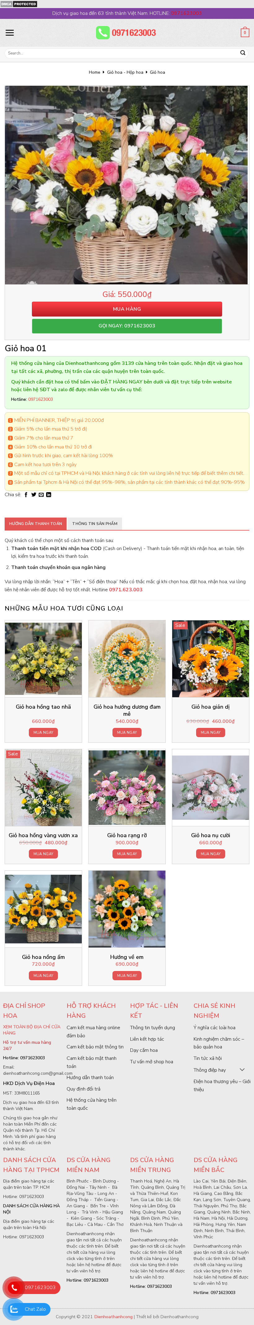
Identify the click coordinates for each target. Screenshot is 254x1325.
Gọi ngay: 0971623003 (127, 325)
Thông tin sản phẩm (94, 524)
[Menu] (10, 33)
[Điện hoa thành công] (127, 33)
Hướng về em (126, 957)
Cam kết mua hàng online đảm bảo (93, 1031)
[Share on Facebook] (26, 495)
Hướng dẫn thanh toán (35, 524)
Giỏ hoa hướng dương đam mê (127, 710)
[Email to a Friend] (41, 495)
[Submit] (243, 53)
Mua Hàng (127, 309)
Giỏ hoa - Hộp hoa (125, 72)
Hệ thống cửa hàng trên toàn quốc (91, 1104)
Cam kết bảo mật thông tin (95, 1046)
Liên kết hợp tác (147, 1039)
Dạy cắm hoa (144, 1050)
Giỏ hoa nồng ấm (43, 957)
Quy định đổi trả (83, 1089)
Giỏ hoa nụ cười (210, 835)
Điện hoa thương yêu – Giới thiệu (222, 1085)
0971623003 (40, 1287)
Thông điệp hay (210, 1070)
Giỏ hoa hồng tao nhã (43, 707)
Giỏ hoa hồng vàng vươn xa (43, 835)
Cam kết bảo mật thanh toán (91, 1062)
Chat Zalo (35, 1309)
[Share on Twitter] (33, 495)
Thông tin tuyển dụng (152, 1027)
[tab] (36, 524)
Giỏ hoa (157, 72)
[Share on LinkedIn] (48, 495)
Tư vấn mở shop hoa (151, 1061)
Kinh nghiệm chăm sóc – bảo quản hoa (219, 1043)
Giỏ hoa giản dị (210, 707)
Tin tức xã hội (208, 1058)
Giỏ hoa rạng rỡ (127, 835)
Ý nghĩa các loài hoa (214, 1027)
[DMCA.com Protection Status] (18, 3)
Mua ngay (43, 732)
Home (94, 72)
